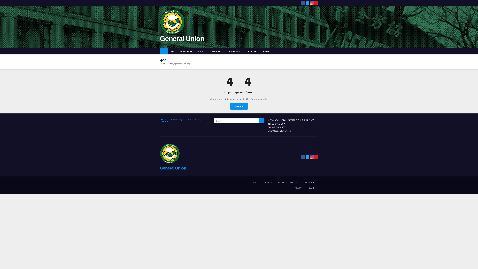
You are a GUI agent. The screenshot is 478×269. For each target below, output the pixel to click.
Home (162, 64)
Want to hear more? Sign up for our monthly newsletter (181, 120)
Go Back (239, 106)
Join (173, 51)
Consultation (186, 51)
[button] (317, 51)
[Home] (164, 51)
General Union (182, 38)
